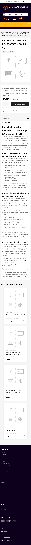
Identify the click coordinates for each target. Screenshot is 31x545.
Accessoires (5, 459)
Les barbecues (6, 463)
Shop (3, 461)
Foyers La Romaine (11, 33)
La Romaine (3, 33)
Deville (4, 454)
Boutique (4, 452)
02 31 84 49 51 (11, 19)
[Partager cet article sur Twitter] (13, 111)
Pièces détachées (25, 32)
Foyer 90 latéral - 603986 (12, 312)
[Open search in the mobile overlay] (15, 14)
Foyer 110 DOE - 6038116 (11, 350)
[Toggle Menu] (29, 24)
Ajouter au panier (19, 104)
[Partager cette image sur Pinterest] (16, 111)
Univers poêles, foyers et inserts (12, 32)
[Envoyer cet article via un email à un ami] (19, 111)
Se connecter (16, 1)
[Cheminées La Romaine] (15, 9)
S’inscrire (22, 1)
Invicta (4, 456)
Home (2, 32)
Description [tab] (5, 118)
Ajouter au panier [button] (24, 321)
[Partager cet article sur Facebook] (10, 111)
